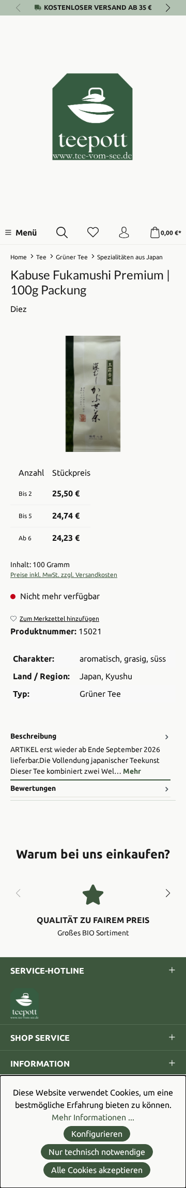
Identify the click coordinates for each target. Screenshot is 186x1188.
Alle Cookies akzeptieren (97, 1170)
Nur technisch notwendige (97, 1151)
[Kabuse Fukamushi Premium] (93, 394)
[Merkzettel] (93, 233)
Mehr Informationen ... (93, 1117)
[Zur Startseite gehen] (93, 117)
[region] (93, 394)
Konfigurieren (96, 1133)
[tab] (90, 754)
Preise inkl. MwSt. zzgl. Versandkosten (63, 574)
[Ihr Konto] (124, 233)
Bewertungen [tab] (33, 788)
